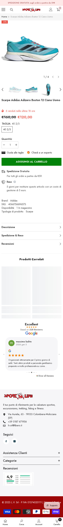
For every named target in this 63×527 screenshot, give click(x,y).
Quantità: (7, 139)
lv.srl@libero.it (15, 425)
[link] (16, 311)
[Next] (58, 77)
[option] (31, 50)
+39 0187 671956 (17, 421)
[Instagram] (14, 441)
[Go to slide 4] (31, 372)
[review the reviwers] (9, 350)
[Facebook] (6, 441)
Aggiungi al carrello (31, 161)
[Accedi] (50, 9)
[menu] (3, 9)
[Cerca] (11, 10)
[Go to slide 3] (29, 372)
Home (4, 16)
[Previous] (53, 77)
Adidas (13, 200)
